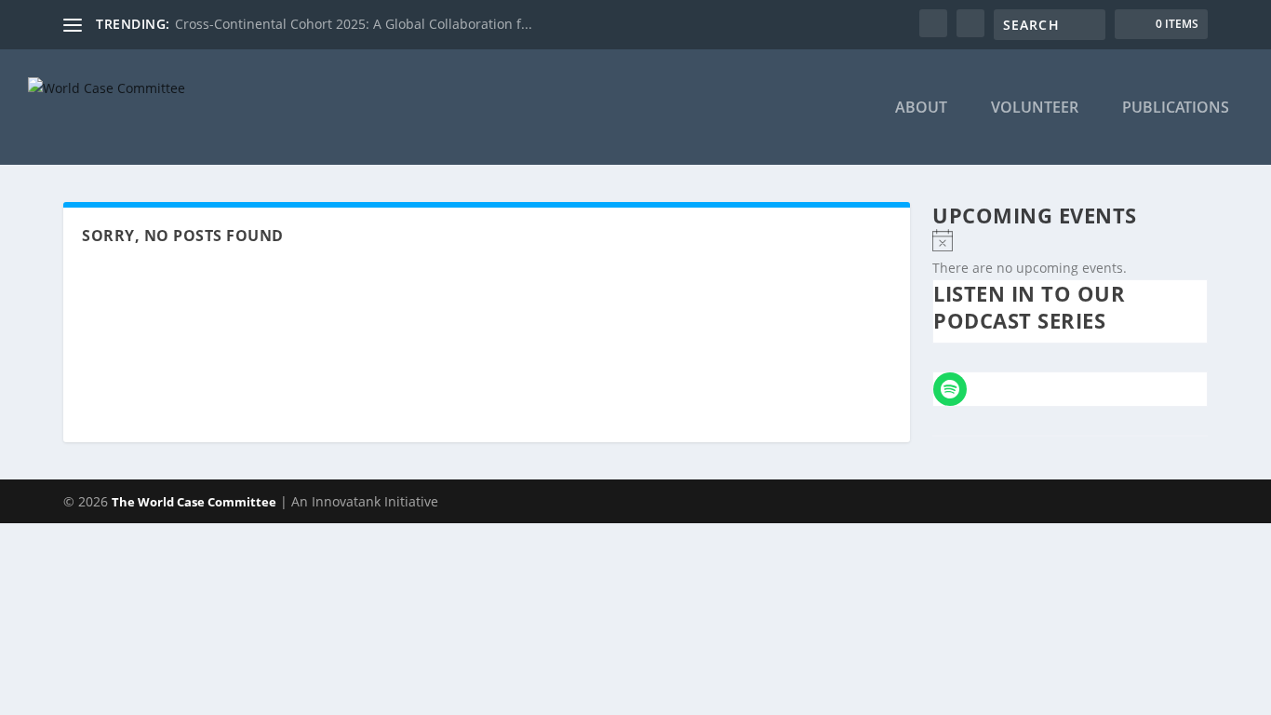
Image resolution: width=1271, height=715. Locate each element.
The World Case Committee (194, 501)
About (921, 108)
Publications (1175, 108)
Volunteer (1034, 108)
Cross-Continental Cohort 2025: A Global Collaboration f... (353, 24)
